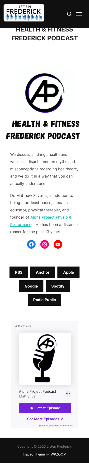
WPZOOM (58, 454)
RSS (18, 272)
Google (31, 286)
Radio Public (44, 299)
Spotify (57, 286)
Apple (68, 272)
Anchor (43, 272)
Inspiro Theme (34, 454)
